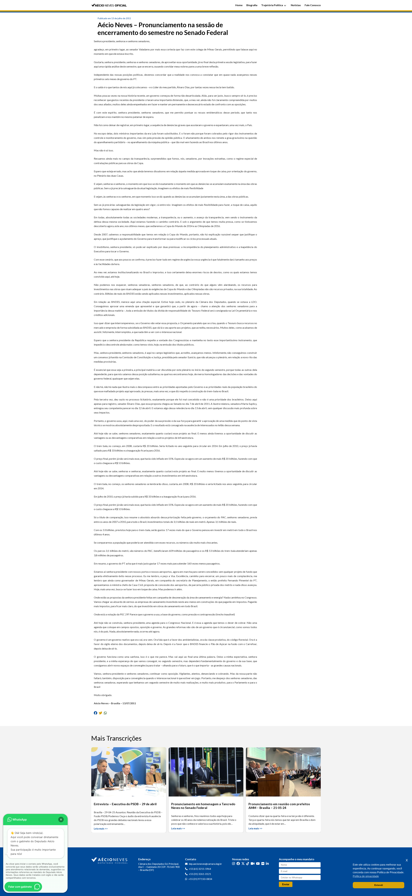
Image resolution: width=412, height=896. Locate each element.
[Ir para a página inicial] (109, 860)
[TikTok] (247, 863)
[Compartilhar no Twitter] (100, 713)
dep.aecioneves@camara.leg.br (205, 863)
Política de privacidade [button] (366, 876)
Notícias (296, 5)
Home (239, 5)
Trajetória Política (272, 5)
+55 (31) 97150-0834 (200, 878)
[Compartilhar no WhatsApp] (105, 713)
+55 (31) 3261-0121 (200, 873)
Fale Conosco (313, 5)
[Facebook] (238, 863)
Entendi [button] (378, 885)
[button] (61, 819)
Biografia (251, 5)
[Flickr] (262, 863)
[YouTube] (258, 863)
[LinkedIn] (267, 863)
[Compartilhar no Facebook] (95, 713)
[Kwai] (252, 863)
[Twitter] (243, 863)
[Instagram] (233, 863)
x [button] (407, 860)
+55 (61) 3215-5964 (200, 868)
